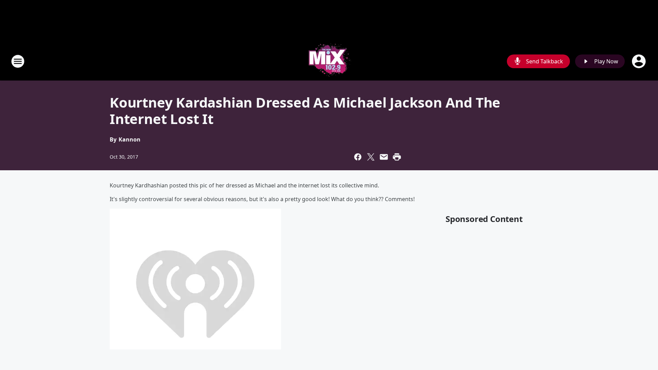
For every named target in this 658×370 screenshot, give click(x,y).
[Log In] (639, 61)
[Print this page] (397, 157)
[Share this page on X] (371, 157)
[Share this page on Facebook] (358, 157)
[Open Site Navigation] (18, 61)
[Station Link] (329, 61)
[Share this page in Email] (384, 157)
